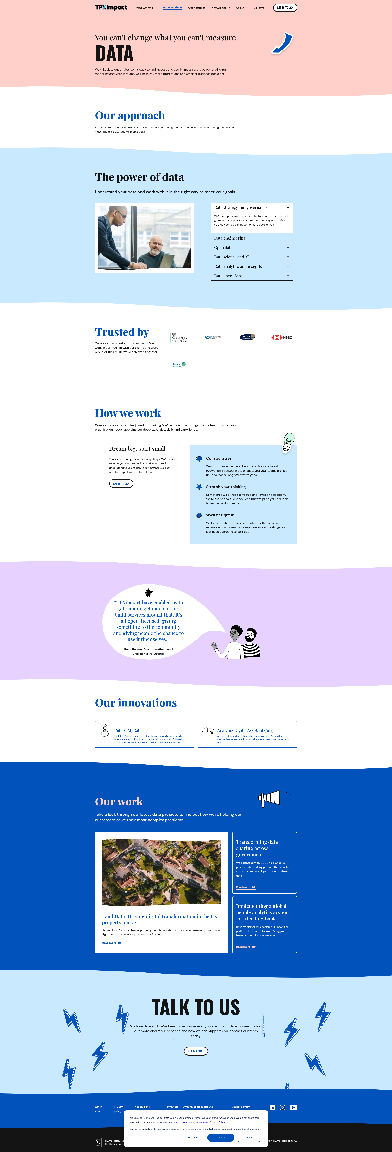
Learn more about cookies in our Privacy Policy (199, 1122)
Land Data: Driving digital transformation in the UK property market (159, 919)
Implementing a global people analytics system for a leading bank (262, 912)
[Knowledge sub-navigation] (229, 8)
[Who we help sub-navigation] (156, 8)
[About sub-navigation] (247, 8)
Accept (221, 1137)
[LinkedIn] (272, 1107)
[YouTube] (293, 1107)
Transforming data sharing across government (257, 848)
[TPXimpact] (111, 8)
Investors (172, 1106)
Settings (193, 1137)
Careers (259, 8)
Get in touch (285, 8)
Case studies (196, 8)
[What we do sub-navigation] (181, 8)
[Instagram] (282, 1107)
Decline (249, 1137)
